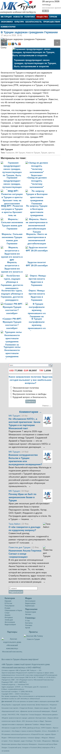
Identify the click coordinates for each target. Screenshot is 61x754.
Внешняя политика (22, 391)
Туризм (53, 17)
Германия (10, 153)
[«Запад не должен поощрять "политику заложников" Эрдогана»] (37, 163)
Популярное (9, 606)
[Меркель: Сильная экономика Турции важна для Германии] (13, 219)
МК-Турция (6, 17)
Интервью (9, 617)
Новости (18, 17)
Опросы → (46, 406)
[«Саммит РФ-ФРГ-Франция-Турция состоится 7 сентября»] (13, 304)
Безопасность (33, 22)
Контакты (29, 623)
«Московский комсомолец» (13, 668)
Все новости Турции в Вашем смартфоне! (20, 659)
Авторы (28, 614)
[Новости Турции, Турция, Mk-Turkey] (33, 636)
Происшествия (51, 22)
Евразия (8, 601)
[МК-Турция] (19, 6)
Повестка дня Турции (20, 547)
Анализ (7, 615)
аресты (51, 153)
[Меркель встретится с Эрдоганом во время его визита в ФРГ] (13, 247)
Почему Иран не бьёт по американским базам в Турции (22, 497)
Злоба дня (9, 620)
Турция (44, 153)
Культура (19, 22)
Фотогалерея (10, 622)
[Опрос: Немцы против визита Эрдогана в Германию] (37, 276)
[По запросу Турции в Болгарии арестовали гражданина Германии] (37, 191)
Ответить (30, 401)
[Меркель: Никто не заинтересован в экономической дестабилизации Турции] (37, 219)
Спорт (7, 613)
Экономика (7, 22)
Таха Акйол (14, 524)
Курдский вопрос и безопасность (29, 397)
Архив (27, 628)
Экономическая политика (26, 388)
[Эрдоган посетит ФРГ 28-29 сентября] (37, 247)
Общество (42, 17)
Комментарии (8, 27)
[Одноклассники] (9, 44)
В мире (7, 608)
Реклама (28, 625)
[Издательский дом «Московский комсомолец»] (12, 642)
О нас (27, 621)
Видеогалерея (10, 624)
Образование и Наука (13, 610)
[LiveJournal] (16, 44)
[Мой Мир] (13, 44)
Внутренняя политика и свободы (29, 394)
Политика (29, 17)
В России (8, 603)
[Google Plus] (19, 44)
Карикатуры (30, 606)
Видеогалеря (30, 603)
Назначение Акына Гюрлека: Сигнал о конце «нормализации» (25, 553)
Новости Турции (33, 153)
